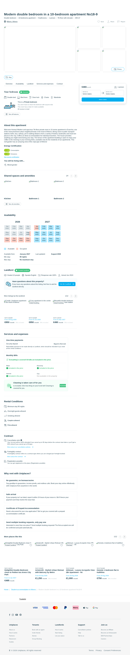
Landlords (59, 625)
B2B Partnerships (106, 635)
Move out (109, 92)
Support (81, 625)
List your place (59, 635)
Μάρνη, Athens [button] (12, 21)
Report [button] (123, 21)
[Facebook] (9, 615)
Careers (103, 639)
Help (79, 632)
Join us (104, 625)
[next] (24, 308)
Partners (12, 635)
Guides (11, 642)
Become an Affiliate (107, 629)
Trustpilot (22, 599)
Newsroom (12, 639)
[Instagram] (13, 615)
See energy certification (11, 157)
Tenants (35, 625)
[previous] (6, 308)
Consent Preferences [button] (112, 650)
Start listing (58, 632)
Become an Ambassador (109, 632)
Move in (85, 92)
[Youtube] (16, 615)
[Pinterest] (21, 615)
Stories (34, 635)
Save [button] (102, 21)
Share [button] (112, 21)
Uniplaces (13, 625)
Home (6, 589)
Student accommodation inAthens (23, 589)
